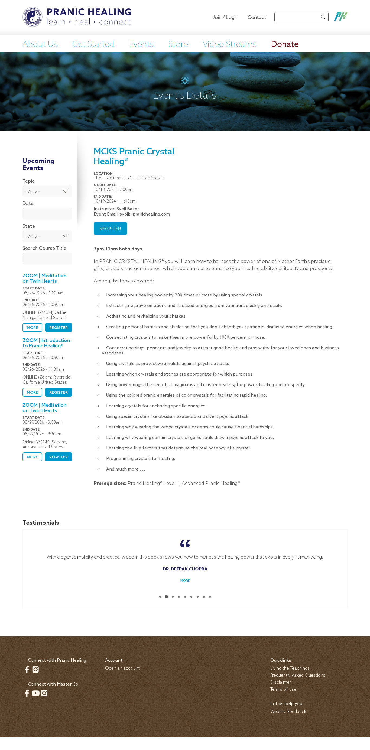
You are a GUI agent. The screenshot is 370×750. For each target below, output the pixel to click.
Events (141, 45)
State (28, 226)
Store (178, 45)
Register (58, 328)
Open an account (122, 668)
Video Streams (230, 45)
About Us (39, 45)
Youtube (35, 693)
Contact (257, 18)
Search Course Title (44, 249)
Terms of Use (283, 689)
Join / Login (225, 18)
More (32, 328)
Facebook (26, 669)
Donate (284, 45)
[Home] (76, 17)
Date (28, 204)
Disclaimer (280, 682)
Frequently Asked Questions (297, 675)
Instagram (35, 669)
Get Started (93, 45)
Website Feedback (288, 711)
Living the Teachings (290, 668)
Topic (28, 181)
